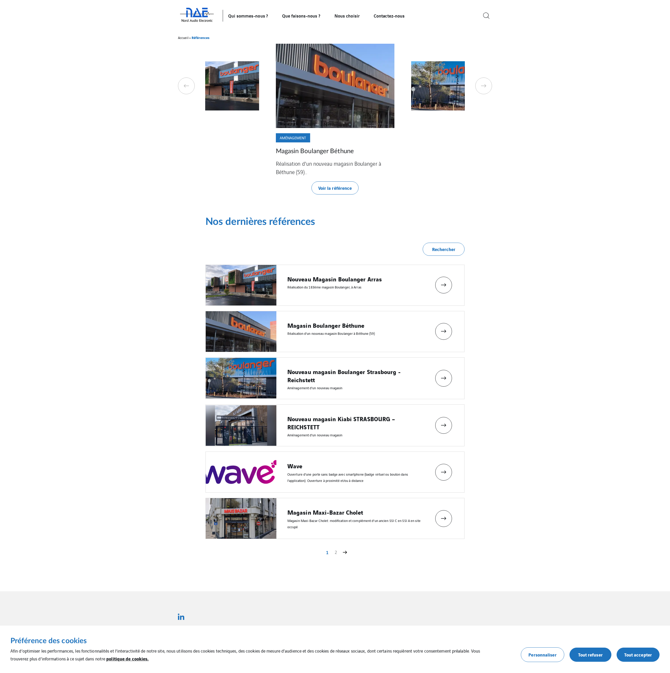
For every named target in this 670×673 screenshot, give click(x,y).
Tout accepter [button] (638, 654)
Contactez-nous (389, 15)
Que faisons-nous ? (301, 15)
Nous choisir (347, 15)
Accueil (183, 37)
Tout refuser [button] (590, 654)
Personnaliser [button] (542, 654)
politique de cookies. (127, 658)
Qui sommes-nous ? (248, 15)
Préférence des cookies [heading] (48, 640)
